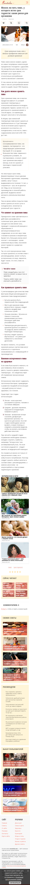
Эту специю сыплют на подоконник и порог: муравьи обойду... (14, 631)
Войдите (4, 609)
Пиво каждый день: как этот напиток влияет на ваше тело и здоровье (15, 274)
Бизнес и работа (20, 841)
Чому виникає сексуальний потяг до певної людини (14, 705)
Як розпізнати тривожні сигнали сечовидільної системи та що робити (16, 723)
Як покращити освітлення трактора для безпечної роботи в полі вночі (16, 717)
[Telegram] (3, 22)
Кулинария (18, 833)
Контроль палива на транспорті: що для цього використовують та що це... (16, 710)
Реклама (4, 831)
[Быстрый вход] (24, 2)
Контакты (5, 833)
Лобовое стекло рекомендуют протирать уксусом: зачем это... (8, 591)
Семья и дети (19, 826)
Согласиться (15, 883)
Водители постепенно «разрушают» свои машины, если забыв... (21, 591)
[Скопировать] (27, 22)
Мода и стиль (19, 836)
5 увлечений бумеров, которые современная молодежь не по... (14, 647)
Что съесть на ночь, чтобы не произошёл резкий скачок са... (14, 809)
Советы (4, 826)
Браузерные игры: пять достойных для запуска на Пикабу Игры (14, 734)
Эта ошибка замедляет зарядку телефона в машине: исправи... (14, 663)
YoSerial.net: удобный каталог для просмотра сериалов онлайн (15, 699)
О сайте (4, 828)
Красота (17, 831)
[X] (11, 22)
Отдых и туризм (20, 839)
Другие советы (20, 844)
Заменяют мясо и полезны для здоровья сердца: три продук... (21, 583)
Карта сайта (6, 836)
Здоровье (18, 828)
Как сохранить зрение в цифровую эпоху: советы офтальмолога (14, 693)
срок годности (18, 567)
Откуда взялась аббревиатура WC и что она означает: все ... (15, 794)
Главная (4, 823)
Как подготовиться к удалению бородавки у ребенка (16, 740)
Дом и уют (18, 823)
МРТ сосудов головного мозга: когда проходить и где (16, 729)
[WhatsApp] (19, 22)
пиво (10, 567)
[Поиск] (21, 2)
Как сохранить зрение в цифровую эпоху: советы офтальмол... (12, 677)
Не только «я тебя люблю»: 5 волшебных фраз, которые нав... (15, 763)
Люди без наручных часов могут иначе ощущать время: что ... (15, 779)
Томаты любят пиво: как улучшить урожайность (13, 280)
